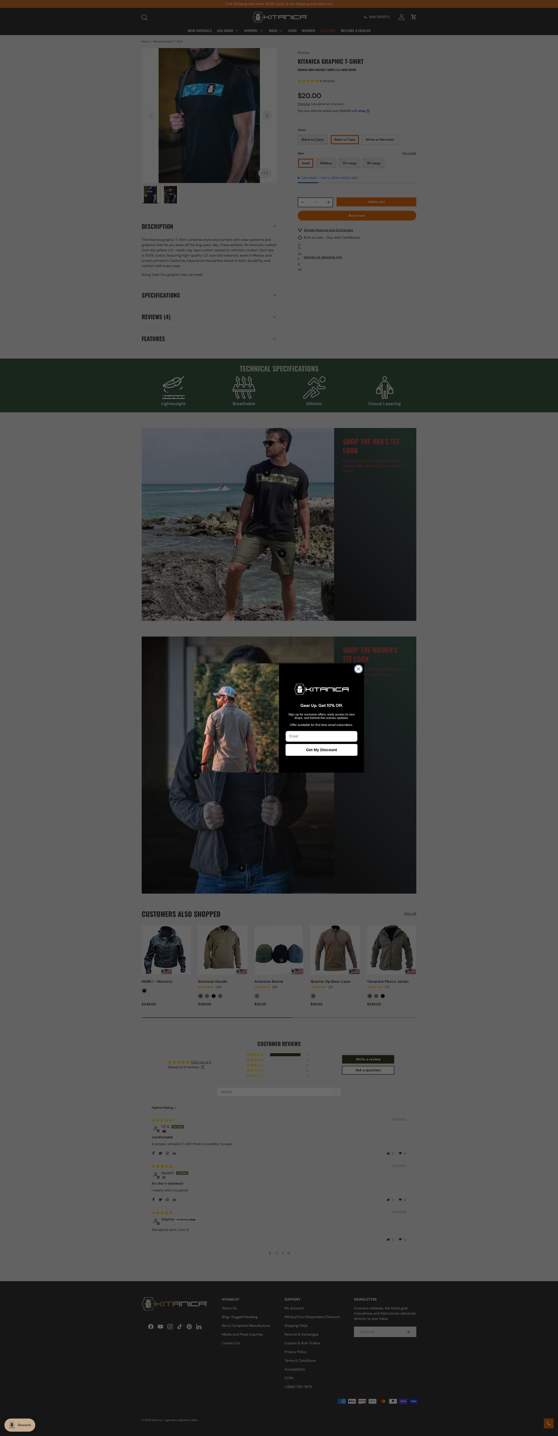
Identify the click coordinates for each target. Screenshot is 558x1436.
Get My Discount (321, 750)
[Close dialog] (358, 669)
